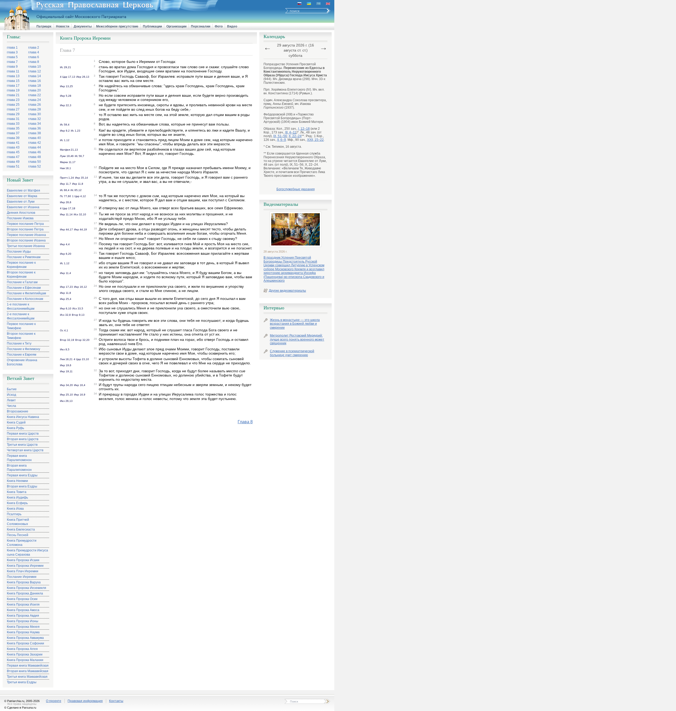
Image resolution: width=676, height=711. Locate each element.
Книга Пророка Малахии (25, 660)
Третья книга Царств (22, 445)
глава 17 (13, 85)
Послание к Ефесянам (24, 288)
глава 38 (34, 133)
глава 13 (13, 76)
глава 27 (13, 109)
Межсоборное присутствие (117, 26)
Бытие (12, 389)
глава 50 (34, 162)
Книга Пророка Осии (22, 599)
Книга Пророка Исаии (23, 560)
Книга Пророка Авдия (23, 615)
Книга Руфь (15, 428)
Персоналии (200, 26)
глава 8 (33, 62)
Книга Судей (16, 422)
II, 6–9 (281, 140)
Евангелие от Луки (21, 201)
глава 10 (34, 66)
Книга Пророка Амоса (23, 610)
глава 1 (12, 47)
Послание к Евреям (21, 354)
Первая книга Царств (23, 433)
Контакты (116, 701)
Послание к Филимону (23, 349)
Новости (62, 26)
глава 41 (13, 143)
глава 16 (34, 81)
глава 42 (34, 143)
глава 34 (34, 124)
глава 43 (13, 147)
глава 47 (13, 157)
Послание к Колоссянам (25, 299)
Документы (83, 26)
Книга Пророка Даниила (25, 593)
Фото (219, 26)
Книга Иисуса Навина (23, 417)
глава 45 (13, 152)
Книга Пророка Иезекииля (26, 588)
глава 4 (33, 52)
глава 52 (34, 166)
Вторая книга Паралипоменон (19, 468)
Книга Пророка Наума (23, 632)
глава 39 (13, 138)
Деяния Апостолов (21, 213)
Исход (11, 395)
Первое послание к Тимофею (21, 326)
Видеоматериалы (281, 204)
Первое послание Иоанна (26, 235)
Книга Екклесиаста (21, 529)
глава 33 (13, 124)
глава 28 (34, 109)
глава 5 (12, 57)
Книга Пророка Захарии (25, 654)
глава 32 (34, 119)
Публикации (152, 26)
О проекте (53, 701)
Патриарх (43, 26)
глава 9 (12, 66)
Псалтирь (14, 514)
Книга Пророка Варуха (24, 582)
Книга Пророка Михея (23, 627)
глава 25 (13, 104)
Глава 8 (245, 422)
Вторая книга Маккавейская (27, 671)
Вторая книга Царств (22, 439)
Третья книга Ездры (21, 682)
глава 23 (13, 100)
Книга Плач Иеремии (22, 571)
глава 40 (34, 138)
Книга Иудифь (17, 497)
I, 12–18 (304, 129)
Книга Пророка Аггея (22, 649)
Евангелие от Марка (22, 196)
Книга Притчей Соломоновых (18, 522)
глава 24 (34, 100)
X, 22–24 (295, 136)
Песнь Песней (17, 535)
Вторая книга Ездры (22, 486)
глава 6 (33, 57)
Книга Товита (16, 492)
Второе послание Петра (25, 229)
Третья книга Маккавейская (27, 677)
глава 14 (34, 76)
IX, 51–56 (280, 136)
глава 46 (34, 152)
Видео (232, 26)
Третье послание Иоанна (26, 246)
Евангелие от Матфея (23, 190)
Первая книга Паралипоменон (19, 458)
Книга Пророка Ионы (22, 621)
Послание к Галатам (22, 282)
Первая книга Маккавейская (28, 665)
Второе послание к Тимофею (21, 336)
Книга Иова (15, 508)
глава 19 (13, 90)
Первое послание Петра (25, 224)
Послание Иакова (20, 218)
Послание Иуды (19, 251)
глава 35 (13, 128)
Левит (11, 400)
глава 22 (34, 95)
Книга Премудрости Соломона (21, 543)
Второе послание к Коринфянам (21, 274)
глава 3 (12, 52)
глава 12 (34, 71)
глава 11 (13, 71)
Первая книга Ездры (22, 475)
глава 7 (12, 62)
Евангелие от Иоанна (23, 207)
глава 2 (33, 47)
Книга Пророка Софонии (25, 643)
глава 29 (13, 114)
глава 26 (34, 104)
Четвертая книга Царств (25, 450)
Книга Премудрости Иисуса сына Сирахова (27, 552)
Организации (176, 26)
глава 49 (13, 162)
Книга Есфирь (17, 503)
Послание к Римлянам (23, 257)
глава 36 (34, 128)
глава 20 (34, 90)
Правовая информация (85, 701)
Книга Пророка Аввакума (25, 638)
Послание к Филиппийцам (26, 293)
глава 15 (13, 81)
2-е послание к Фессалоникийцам (20, 316)
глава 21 (13, 95)
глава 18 (34, 85)
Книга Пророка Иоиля (23, 604)
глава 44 (34, 147)
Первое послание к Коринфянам (21, 265)
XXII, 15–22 (315, 140)
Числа (11, 406)
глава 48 (34, 157)
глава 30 (34, 114)
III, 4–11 (290, 132)
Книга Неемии (17, 481)
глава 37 (13, 133)
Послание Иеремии (21, 577)
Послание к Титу (19, 343)
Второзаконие (17, 411)
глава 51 (13, 166)
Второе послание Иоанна (26, 240)
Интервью (274, 307)
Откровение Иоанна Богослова (22, 362)
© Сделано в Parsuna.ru (20, 707)
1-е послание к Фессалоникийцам (20, 306)
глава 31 (13, 119)
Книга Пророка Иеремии (25, 566)
